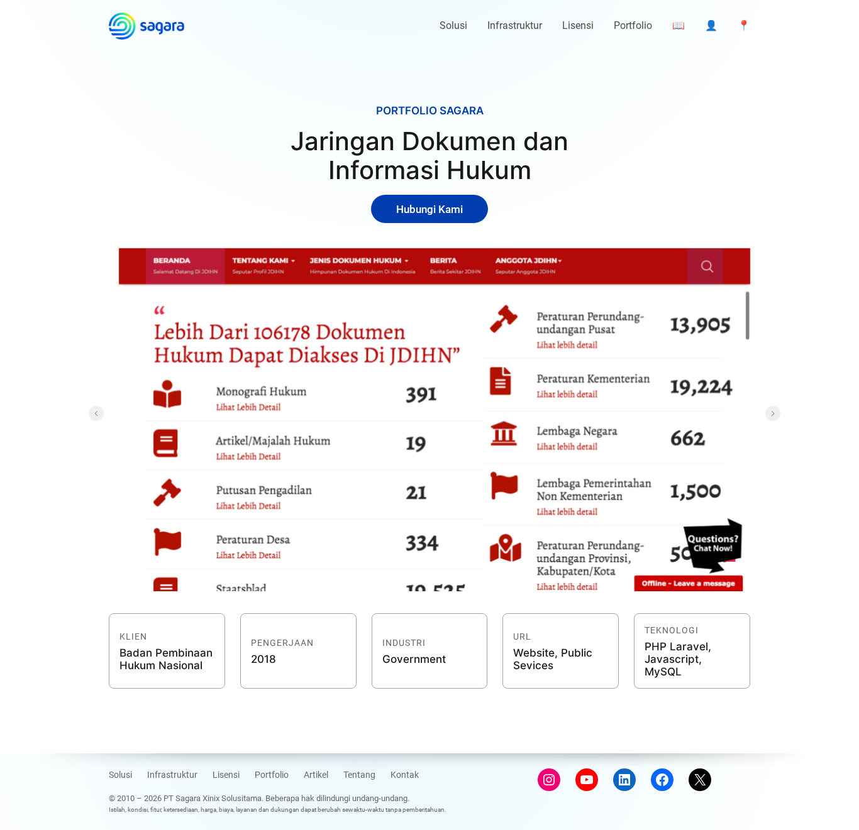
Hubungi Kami (429, 209)
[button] (96, 413)
